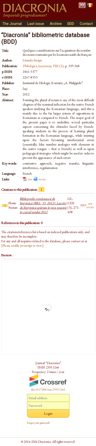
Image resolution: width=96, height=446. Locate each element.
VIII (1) (58, 66)
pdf (30, 179)
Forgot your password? (38, 423)
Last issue (35, 23)
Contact (86, 23)
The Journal (12, 23)
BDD (70, 23)
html (42, 179)
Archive (56, 23)
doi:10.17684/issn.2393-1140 (48, 389)
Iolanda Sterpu (32, 60)
